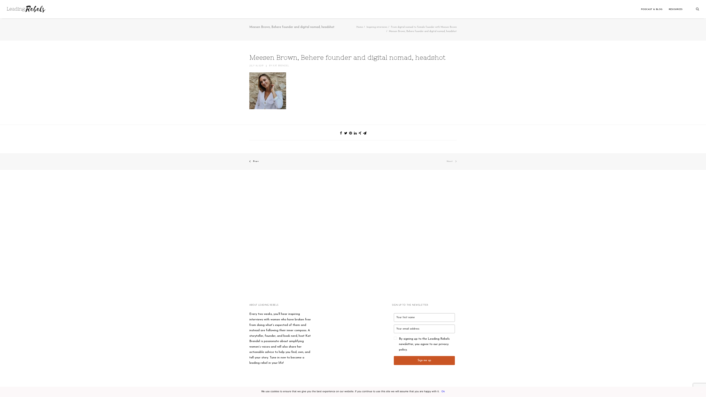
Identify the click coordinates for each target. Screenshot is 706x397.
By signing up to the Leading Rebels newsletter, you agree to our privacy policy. (424, 344)
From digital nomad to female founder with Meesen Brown (424, 27)
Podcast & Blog (652, 9)
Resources (675, 9)
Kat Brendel (281, 66)
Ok (443, 391)
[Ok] (701, 392)
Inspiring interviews (376, 27)
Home (359, 27)
